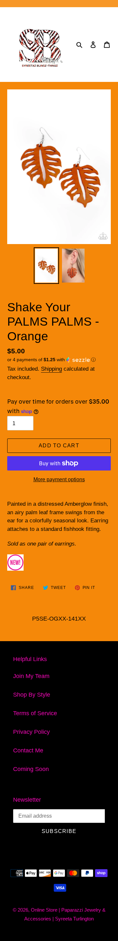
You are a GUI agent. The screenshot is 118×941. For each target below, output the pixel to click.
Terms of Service (35, 713)
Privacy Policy (31, 732)
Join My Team (31, 676)
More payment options (59, 479)
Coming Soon (31, 769)
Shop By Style (31, 694)
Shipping (51, 369)
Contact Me (28, 750)
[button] (51, 360)
